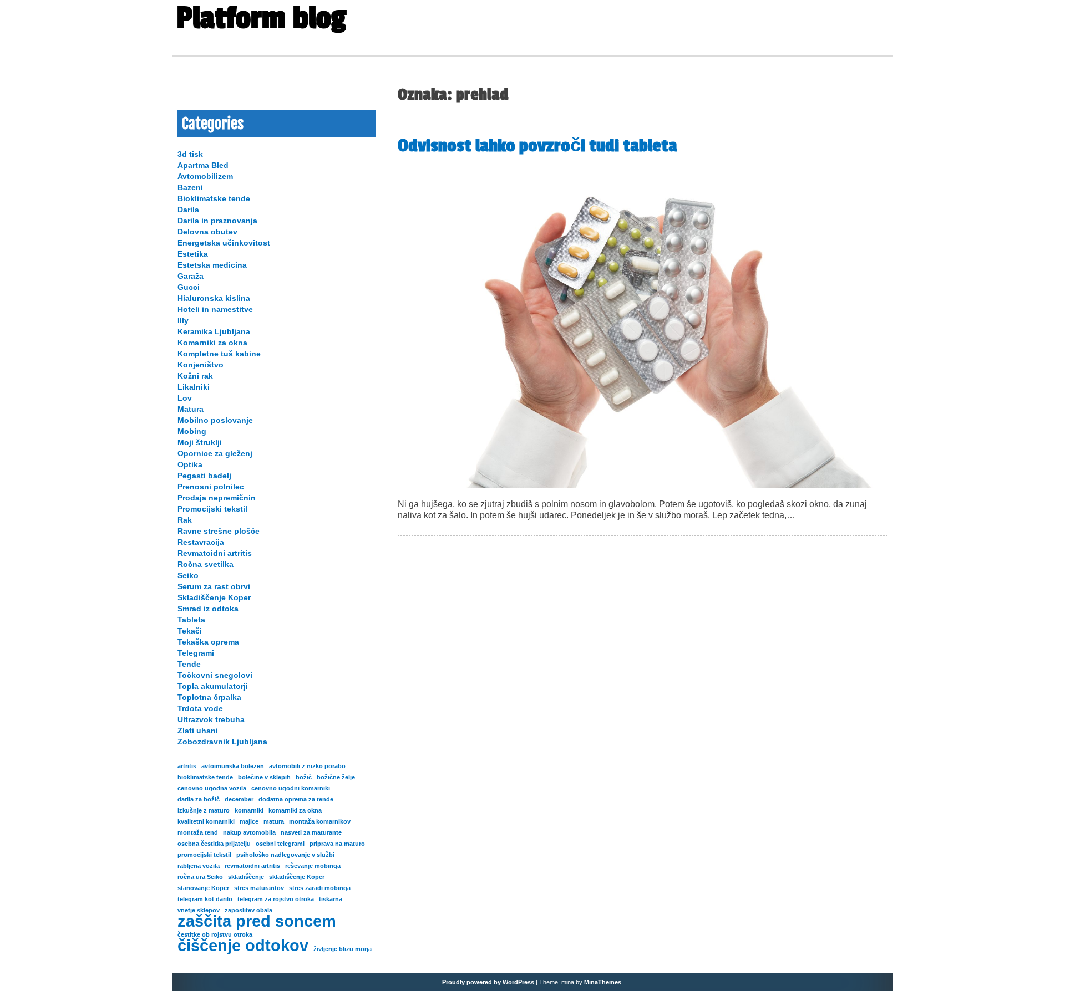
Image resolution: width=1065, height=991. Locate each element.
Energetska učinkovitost (224, 242)
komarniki (249, 810)
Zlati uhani (198, 730)
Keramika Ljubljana (214, 331)
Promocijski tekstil (212, 508)
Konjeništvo (201, 364)
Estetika (193, 253)
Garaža (191, 276)
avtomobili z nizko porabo (307, 766)
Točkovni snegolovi (215, 675)
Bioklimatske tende (214, 198)
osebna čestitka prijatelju (214, 843)
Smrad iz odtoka (208, 608)
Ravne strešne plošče (219, 531)
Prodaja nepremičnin (217, 497)
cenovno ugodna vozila (212, 788)
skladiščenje (246, 876)
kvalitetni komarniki (206, 821)
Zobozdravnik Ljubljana (222, 741)
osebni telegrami (280, 843)
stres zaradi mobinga (320, 888)
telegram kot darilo (205, 899)
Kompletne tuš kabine (219, 353)
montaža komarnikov (320, 821)
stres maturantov (259, 888)
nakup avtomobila (249, 832)
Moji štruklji (200, 442)
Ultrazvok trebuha (211, 719)
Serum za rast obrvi (214, 586)
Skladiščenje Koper (214, 597)
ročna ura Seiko (200, 876)
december (239, 799)
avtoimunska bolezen (232, 766)
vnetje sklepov (199, 910)
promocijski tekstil (204, 854)
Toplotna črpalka (209, 697)
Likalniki (194, 386)
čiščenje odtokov (243, 945)
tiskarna (330, 899)
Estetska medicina (212, 264)
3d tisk (190, 154)
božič (304, 777)
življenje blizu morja (342, 949)
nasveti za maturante (311, 832)
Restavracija (201, 542)
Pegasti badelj (204, 475)
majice (249, 821)
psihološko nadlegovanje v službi (285, 854)
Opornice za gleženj (215, 453)
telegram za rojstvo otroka (275, 899)
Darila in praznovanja (217, 220)
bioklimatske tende (205, 777)
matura (273, 821)
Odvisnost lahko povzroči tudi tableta (537, 145)
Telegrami (196, 652)
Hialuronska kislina (214, 298)
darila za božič (199, 799)
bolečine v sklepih (264, 777)
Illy (183, 320)
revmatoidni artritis (252, 865)
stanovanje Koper (203, 888)
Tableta (191, 619)
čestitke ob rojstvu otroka (215, 934)
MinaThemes (602, 982)
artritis (187, 766)
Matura (191, 409)
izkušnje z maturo (204, 810)
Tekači (190, 630)
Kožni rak (195, 375)
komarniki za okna (295, 810)
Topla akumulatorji (213, 686)
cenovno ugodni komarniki (290, 788)
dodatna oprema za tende (295, 799)
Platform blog (261, 18)
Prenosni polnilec (211, 486)
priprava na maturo (337, 843)
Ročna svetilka (206, 564)
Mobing (192, 431)
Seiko (188, 575)
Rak (185, 519)
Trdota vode (200, 708)
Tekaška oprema (208, 641)
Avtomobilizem (205, 176)
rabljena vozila (199, 865)
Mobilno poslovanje (215, 420)
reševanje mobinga (313, 865)
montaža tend (198, 832)
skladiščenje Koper (296, 876)
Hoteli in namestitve (215, 309)
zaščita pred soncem (257, 921)
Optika (190, 464)
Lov (185, 398)
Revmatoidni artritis (215, 553)
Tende (189, 664)
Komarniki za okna (212, 342)
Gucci (189, 287)
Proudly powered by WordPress (488, 982)
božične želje (336, 777)
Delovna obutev (207, 231)
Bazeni (190, 187)
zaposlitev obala (248, 910)
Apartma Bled (203, 165)
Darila (188, 209)
